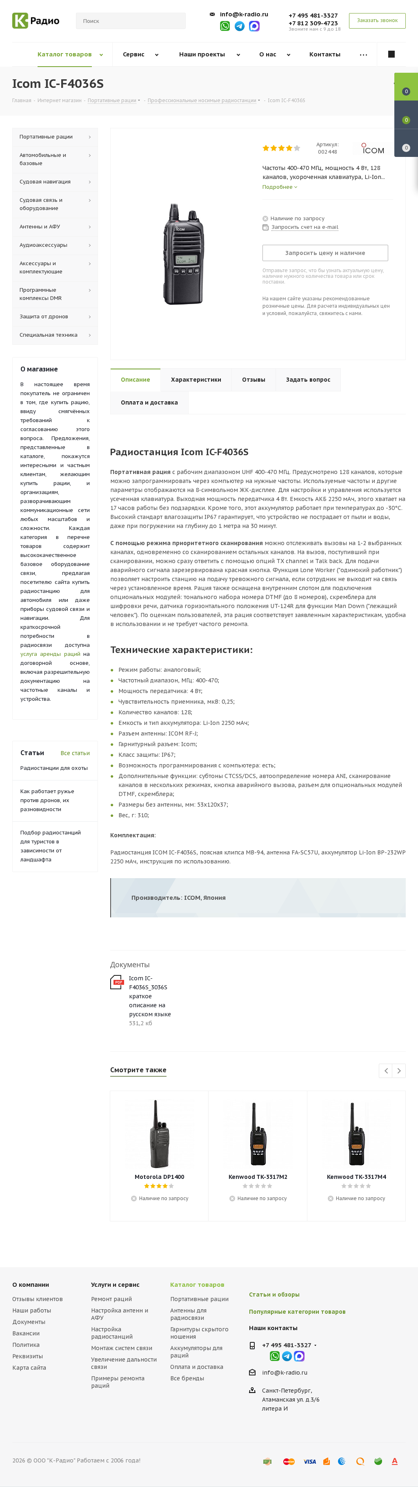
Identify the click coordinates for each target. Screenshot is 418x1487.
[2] (274, 148)
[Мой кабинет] (391, 54)
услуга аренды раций (50, 654)
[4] (289, 148)
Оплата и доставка (196, 1367)
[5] (297, 148)
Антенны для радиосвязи (188, 1314)
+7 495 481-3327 (313, 15)
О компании (30, 1284)
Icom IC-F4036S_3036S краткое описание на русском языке (150, 996)
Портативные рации (199, 1299)
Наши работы (31, 1310)
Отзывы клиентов (37, 1299)
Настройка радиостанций (112, 1333)
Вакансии (26, 1333)
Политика (26, 1344)
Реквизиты (27, 1356)
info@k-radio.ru (244, 14)
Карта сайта (29, 1367)
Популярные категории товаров (297, 1311)
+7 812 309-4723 (313, 23)
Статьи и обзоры (274, 1294)
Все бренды (187, 1378)
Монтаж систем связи (121, 1348)
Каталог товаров (197, 1284)
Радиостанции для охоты (54, 768)
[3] (282, 148)
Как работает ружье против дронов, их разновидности (47, 800)
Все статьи (75, 753)
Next (399, 1071)
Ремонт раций (111, 1299)
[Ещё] (363, 54)
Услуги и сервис (115, 1284)
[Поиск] (176, 21)
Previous (386, 1071)
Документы (28, 1322)
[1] (266, 148)
